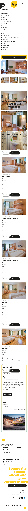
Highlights (5, 404)
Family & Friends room (10, 218)
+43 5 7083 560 (9, 377)
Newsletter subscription (17, 486)
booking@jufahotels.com (11, 463)
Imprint (23, 490)
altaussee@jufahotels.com (12, 379)
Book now (7, 394)
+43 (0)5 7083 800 (10, 461)
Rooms (4, 400)
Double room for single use (11, 134)
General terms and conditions (18, 494)
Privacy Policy (22, 492)
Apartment (6, 302)
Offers (4, 402)
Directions (5, 406)
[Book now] (14, 57)
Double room (6, 176)
